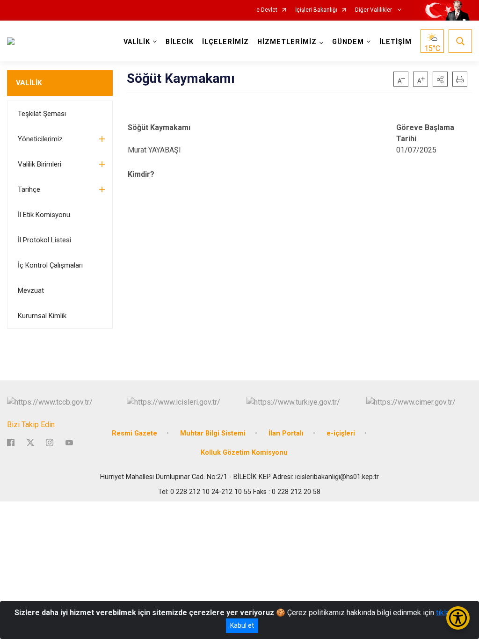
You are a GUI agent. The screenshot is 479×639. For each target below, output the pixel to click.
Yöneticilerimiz (40, 139)
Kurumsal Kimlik (42, 316)
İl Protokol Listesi (44, 240)
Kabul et (242, 625)
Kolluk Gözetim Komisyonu (244, 453)
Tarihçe (29, 189)
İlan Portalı (286, 433)
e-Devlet (266, 10)
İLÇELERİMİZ (225, 42)
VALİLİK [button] (136, 42)
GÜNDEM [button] (348, 42)
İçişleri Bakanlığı (316, 10)
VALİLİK (29, 83)
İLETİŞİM (395, 42)
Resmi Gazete (134, 433)
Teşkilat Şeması (42, 113)
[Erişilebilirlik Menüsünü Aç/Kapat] (458, 618)
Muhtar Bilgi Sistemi (213, 433)
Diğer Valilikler (374, 10)
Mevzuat (31, 290)
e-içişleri (341, 433)
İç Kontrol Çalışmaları (50, 265)
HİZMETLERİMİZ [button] (287, 42)
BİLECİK (180, 42)
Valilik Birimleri (39, 164)
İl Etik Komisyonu (44, 215)
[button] (440, 79)
